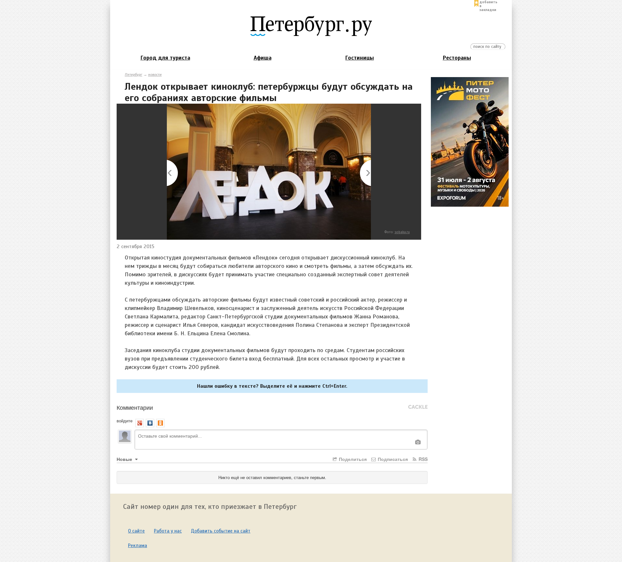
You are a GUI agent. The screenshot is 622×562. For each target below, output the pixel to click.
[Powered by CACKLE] (418, 407)
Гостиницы (359, 57)
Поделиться (352, 459)
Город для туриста (165, 57)
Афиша (262, 57)
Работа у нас (168, 531)
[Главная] (311, 25)
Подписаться (392, 459)
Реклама (137, 545)
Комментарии (135, 407)
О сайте (136, 531)
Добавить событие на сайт (220, 531)
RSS (422, 459)
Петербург (133, 74)
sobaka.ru (402, 232)
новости (155, 74)
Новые (125, 459)
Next (365, 173)
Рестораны (457, 57)
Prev (173, 173)
